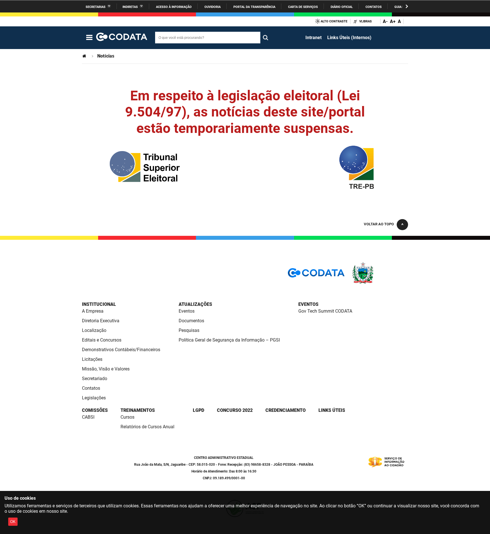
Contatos (374, 7)
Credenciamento (285, 410)
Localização (94, 330)
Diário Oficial (342, 7)
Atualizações (195, 304)
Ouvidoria (212, 7)
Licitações (92, 359)
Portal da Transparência (254, 7)
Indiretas (130, 7)
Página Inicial (85, 56)
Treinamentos (138, 410)
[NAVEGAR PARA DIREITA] (406, 6)
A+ (393, 21)
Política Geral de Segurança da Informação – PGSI (229, 340)
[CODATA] (316, 274)
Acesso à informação (174, 7)
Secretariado (94, 378)
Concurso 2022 (235, 410)
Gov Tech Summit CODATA (325, 311)
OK (13, 522)
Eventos (187, 311)
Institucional (99, 304)
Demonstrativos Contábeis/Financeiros (121, 349)
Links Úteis (331, 410)
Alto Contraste (334, 21)
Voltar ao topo (379, 224)
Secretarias (95, 7)
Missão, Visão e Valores (106, 369)
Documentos (191, 320)
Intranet (313, 37)
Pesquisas (189, 330)
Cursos (127, 417)
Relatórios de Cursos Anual (147, 426)
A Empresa (93, 311)
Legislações (94, 397)
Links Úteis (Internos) (349, 37)
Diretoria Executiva (100, 320)
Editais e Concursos (101, 340)
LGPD (198, 410)
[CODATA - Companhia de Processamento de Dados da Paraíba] (121, 37)
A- (385, 21)
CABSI (88, 417)
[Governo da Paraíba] (379, 282)
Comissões (95, 410)
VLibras (365, 21)
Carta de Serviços (303, 7)
